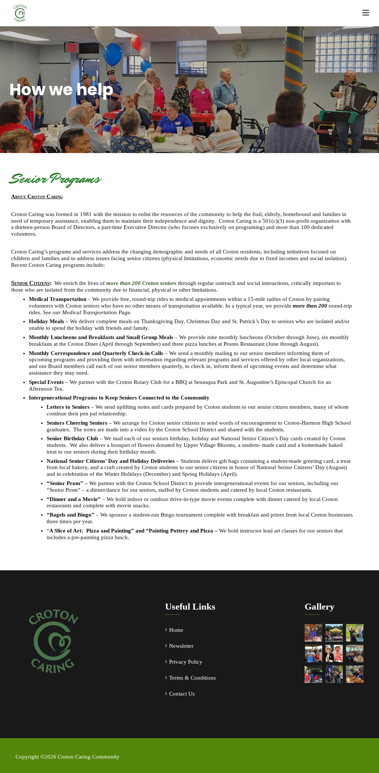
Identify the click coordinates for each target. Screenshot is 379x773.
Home (176, 630)
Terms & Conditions (192, 678)
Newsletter (181, 646)
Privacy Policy (185, 662)
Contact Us (182, 694)
